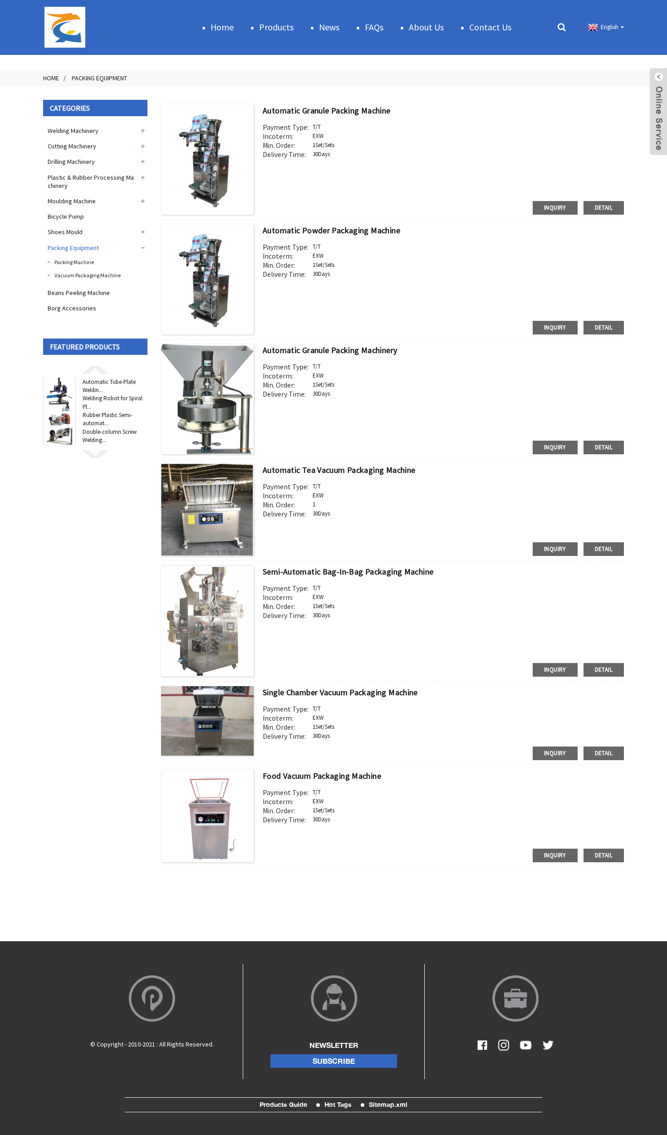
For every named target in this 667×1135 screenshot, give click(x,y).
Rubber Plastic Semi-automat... (107, 419)
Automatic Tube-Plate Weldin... (109, 386)
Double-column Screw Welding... (110, 436)
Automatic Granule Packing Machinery (330, 350)
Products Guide (283, 1105)
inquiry (555, 207)
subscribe (334, 1061)
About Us (426, 27)
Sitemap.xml (388, 1105)
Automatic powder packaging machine (331, 230)
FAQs (374, 27)
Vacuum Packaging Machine (87, 275)
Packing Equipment (99, 78)
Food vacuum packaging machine (322, 776)
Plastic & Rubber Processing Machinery (91, 181)
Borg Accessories (72, 308)
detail (604, 207)
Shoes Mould (65, 232)
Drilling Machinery (71, 161)
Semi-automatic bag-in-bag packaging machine (348, 571)
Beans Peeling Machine (79, 293)
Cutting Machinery (72, 146)
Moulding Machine (72, 201)
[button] (95, 369)
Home (222, 27)
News (329, 27)
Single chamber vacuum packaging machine (340, 692)
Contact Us (490, 27)
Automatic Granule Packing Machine (327, 110)
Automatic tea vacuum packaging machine (339, 470)
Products (276, 27)
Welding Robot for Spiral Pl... (112, 402)
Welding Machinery (73, 131)
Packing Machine (74, 262)
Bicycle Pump (66, 216)
